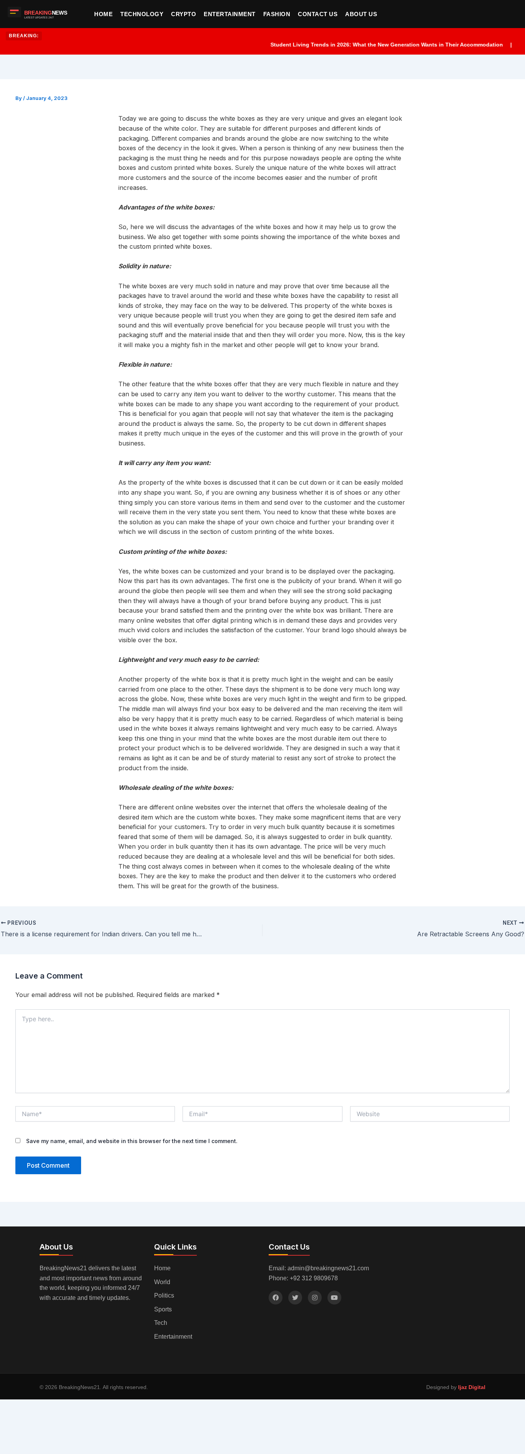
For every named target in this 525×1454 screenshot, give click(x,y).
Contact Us (317, 14)
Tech (160, 1322)
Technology (141, 14)
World (162, 1282)
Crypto (183, 14)
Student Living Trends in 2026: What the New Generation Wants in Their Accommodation (368, 45)
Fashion (277, 14)
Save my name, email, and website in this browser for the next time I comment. (132, 1141)
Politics (164, 1295)
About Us (361, 14)
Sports (163, 1309)
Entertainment (230, 14)
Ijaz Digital (471, 1387)
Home (103, 14)
